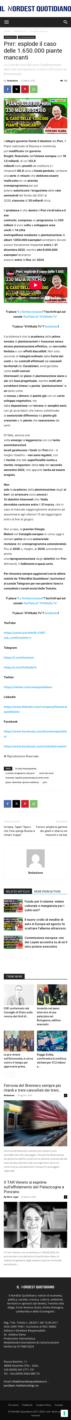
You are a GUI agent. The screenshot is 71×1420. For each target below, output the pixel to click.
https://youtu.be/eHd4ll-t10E (24, 633)
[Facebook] (7, 89)
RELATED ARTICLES (18, 891)
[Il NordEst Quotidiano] (35, 9)
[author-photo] (36, 867)
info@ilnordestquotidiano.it (29, 1381)
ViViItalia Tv (20, 31)
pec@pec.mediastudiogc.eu (21, 1385)
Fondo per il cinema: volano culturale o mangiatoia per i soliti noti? (44, 906)
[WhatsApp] (33, 89)
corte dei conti (46, 773)
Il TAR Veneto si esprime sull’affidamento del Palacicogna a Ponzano (34, 1187)
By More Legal (11, 1196)
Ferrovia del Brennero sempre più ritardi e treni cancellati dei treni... (32, 1088)
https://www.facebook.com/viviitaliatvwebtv (35, 746)
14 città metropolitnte (25, 768)
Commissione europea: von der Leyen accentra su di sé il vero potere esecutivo (46, 942)
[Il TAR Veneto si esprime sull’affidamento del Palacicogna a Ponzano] (35, 1225)
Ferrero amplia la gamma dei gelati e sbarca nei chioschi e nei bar (51, 831)
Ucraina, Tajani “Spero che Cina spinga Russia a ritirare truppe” (19, 831)
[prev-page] (6, 956)
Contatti (59, 1405)
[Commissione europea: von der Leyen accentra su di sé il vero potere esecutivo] (13, 942)
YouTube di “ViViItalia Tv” (40, 316)
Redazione (12, 80)
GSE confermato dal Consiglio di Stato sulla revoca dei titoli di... (18, 1012)
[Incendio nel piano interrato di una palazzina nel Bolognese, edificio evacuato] (52, 994)
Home (7, 31)
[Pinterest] (25, 89)
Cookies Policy (43, 1405)
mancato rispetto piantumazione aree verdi (27, 777)
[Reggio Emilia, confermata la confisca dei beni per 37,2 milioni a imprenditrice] (52, 1041)
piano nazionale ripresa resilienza (22, 782)
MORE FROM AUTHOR (47, 891)
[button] (6, 22)
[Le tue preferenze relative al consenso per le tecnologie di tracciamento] (64, 1413)
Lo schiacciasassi (38, 31)
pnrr (45, 782)
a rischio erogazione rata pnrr (20, 773)
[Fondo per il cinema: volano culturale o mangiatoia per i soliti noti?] (13, 905)
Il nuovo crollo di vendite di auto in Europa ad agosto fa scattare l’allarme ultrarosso (45, 924)
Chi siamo (13, 1405)
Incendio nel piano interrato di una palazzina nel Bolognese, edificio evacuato (49, 1016)
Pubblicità (27, 1405)
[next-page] (12, 956)
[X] (16, 89)
